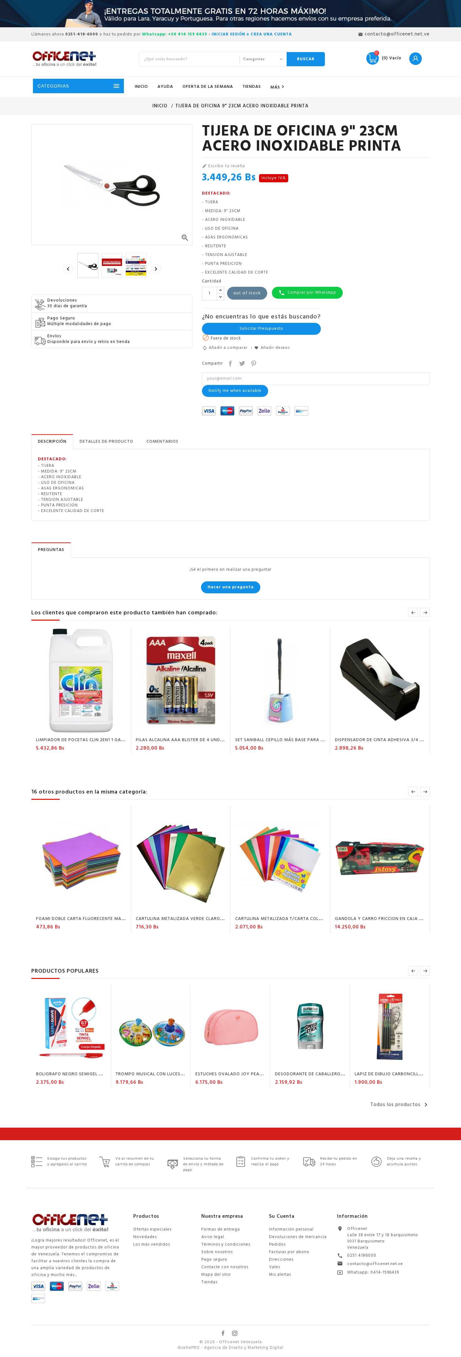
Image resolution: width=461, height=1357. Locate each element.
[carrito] (162, 729)
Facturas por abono (289, 1252)
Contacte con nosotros (224, 1267)
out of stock (247, 293)
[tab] (52, 441)
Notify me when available (235, 390)
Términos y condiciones (225, 1244)
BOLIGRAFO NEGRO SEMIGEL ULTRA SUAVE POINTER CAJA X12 (102, 1074)
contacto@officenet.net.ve (375, 1264)
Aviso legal (212, 1237)
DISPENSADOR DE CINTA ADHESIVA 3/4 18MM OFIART (392, 740)
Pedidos (277, 1244)
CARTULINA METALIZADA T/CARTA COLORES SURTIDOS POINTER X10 (308, 918)
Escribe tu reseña (223, 166)
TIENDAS (251, 86)
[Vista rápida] (99, 729)
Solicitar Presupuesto (261, 328)
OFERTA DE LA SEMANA (208, 86)
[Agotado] (63, 729)
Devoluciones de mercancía (298, 1237)
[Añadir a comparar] (87, 729)
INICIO (141, 86)
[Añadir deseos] (75, 729)
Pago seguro (214, 1259)
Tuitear (241, 362)
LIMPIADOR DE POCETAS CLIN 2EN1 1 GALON (83, 740)
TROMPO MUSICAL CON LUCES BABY (154, 1074)
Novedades (145, 1237)
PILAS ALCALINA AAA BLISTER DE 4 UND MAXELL (187, 740)
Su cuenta (281, 1216)
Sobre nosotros (217, 1252)
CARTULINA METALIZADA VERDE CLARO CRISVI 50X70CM (196, 918)
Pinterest (252, 362)
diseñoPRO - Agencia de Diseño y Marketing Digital (230, 1348)
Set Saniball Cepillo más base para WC (281, 740)
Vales (274, 1267)
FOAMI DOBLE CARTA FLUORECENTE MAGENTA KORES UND (99, 918)
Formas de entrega (220, 1229)
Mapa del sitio (216, 1274)
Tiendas (209, 1282)
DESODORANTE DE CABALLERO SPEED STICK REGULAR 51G (337, 1074)
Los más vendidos (151, 1244)
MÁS (278, 87)
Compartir (229, 362)
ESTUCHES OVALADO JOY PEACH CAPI (236, 1074)
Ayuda (165, 86)
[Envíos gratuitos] (230, 13)
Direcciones (281, 1259)
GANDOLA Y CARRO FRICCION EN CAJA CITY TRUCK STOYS (397, 918)
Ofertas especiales (152, 1229)
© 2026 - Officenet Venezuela (230, 1342)
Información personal (291, 1229)
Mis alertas (280, 1274)
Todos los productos (400, 1105)
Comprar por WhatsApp (307, 292)
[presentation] (68, 269)
